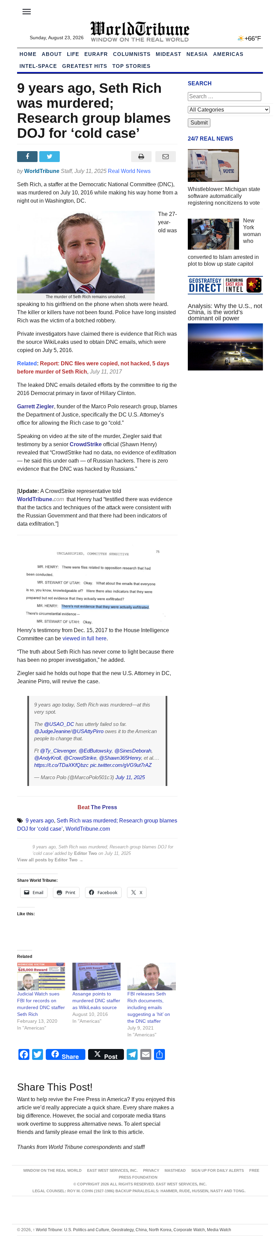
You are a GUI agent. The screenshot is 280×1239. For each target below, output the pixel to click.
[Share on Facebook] (28, 156)
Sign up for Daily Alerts (217, 1170)
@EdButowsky (95, 751)
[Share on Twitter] (50, 156)
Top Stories (131, 66)
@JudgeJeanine (52, 731)
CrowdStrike (86, 444)
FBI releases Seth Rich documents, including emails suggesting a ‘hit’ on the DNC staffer (148, 1007)
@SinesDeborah (132, 751)
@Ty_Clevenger (58, 751)
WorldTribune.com (88, 829)
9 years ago (40, 820)
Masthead (175, 1170)
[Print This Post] (141, 156)
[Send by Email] (165, 156)
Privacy (151, 1170)
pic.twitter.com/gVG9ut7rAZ (121, 765)
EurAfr (96, 54)
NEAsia (197, 54)
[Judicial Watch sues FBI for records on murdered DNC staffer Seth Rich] (41, 976)
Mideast (168, 54)
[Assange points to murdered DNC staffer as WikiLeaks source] (96, 976)
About (52, 54)
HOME (28, 54)
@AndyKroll (47, 758)
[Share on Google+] (73, 156)
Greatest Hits (84, 66)
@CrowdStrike (80, 758)
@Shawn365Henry (120, 758)
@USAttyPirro (87, 731)
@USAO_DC (59, 724)
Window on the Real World (52, 1170)
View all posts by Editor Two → (50, 859)
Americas (228, 54)
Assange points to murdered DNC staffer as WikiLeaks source (96, 1000)
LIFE (73, 54)
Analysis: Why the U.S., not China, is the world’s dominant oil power (225, 312)
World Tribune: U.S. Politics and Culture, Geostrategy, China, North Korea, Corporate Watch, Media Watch (132, 1229)
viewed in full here (84, 638)
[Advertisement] (225, 427)
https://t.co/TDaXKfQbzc (61, 765)
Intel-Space (38, 66)
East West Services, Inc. (112, 1170)
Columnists (132, 54)
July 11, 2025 (130, 777)
